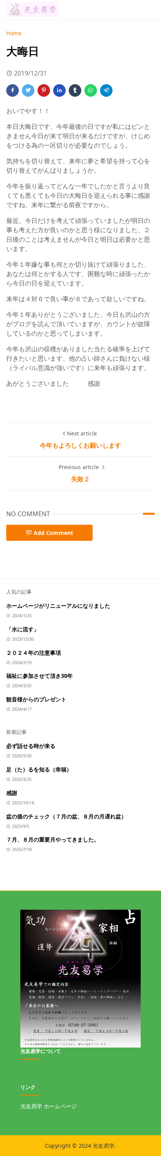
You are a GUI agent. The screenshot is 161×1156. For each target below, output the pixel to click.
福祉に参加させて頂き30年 (39, 675)
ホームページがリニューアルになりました (58, 605)
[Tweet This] (28, 90)
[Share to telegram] (106, 90)
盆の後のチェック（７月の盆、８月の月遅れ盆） (66, 816)
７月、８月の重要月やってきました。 (52, 839)
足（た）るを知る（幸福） (39, 769)
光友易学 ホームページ (48, 1106)
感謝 (11, 793)
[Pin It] (44, 90)
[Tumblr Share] (75, 90)
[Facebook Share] (12, 90)
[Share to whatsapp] (90, 90)
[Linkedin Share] (59, 90)
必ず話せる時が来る (30, 746)
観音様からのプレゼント (36, 699)
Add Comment (53, 532)
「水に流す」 (22, 629)
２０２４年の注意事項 (33, 652)
